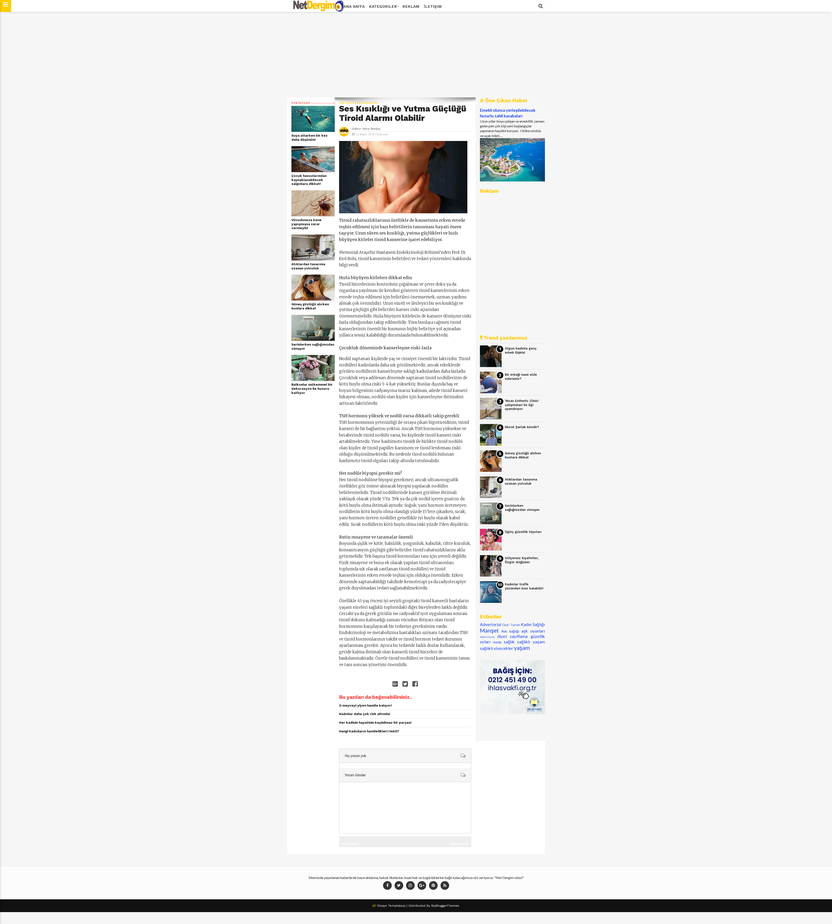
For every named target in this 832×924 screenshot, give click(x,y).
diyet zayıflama (512, 636)
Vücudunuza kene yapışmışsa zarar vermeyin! (306, 224)
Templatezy (397, 905)
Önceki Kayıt (350, 843)
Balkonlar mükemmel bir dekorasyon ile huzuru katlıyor (312, 389)
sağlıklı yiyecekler (496, 648)
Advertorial (490, 624)
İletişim (433, 6)
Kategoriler (383, 6)
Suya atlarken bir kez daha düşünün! (309, 138)
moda (497, 642)
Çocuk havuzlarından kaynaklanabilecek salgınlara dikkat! (309, 180)
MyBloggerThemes (445, 905)
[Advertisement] (416, 54)
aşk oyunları (533, 630)
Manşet (489, 630)
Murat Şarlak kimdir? (522, 427)
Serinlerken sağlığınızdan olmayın (312, 347)
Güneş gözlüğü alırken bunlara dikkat (310, 306)
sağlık (509, 641)
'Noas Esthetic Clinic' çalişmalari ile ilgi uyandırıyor (522, 405)
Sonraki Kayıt (459, 843)
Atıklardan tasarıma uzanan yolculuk (308, 266)
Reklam (410, 6)
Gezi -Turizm (511, 625)
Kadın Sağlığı (367, 103)
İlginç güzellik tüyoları (523, 532)
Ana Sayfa (354, 6)
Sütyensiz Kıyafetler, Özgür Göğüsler (522, 560)
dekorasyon (487, 637)
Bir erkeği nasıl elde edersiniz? (521, 377)
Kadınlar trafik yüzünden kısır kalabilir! (524, 586)
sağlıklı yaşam (531, 641)
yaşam (522, 647)
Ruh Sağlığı (510, 631)
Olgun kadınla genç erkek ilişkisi (520, 350)
